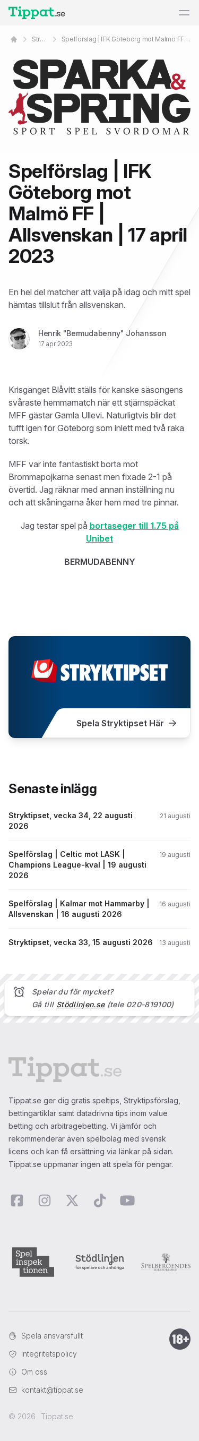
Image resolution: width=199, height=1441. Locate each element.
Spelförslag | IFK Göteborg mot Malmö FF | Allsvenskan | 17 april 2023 (126, 39)
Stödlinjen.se (80, 1004)
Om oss (34, 1371)
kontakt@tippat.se (52, 1389)
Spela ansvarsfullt (52, 1335)
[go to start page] (13, 39)
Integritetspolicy (49, 1353)
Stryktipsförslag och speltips (40, 39)
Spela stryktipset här (120, 723)
